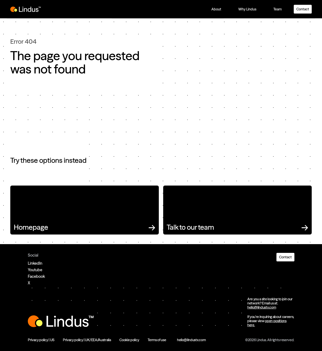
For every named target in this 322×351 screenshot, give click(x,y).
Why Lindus (247, 9)
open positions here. (267, 323)
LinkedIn (35, 263)
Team (277, 9)
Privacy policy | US (41, 340)
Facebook (36, 276)
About (216, 9)
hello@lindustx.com (261, 307)
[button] (216, 9)
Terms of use (157, 340)
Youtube (35, 269)
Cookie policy (129, 340)
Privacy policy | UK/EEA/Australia (87, 340)
